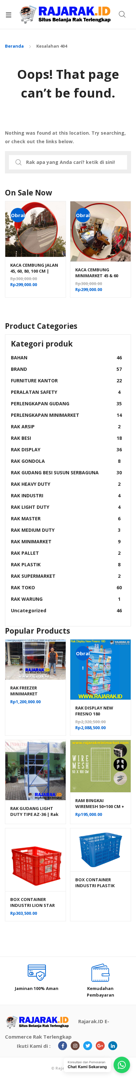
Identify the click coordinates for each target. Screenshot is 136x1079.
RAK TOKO (66, 587)
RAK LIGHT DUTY (65, 507)
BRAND (66, 369)
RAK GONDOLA (65, 461)
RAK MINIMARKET (65, 541)
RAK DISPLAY (66, 449)
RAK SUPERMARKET (65, 576)
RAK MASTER (65, 518)
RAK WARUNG (65, 599)
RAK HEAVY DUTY (65, 484)
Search (122, 14)
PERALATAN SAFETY (65, 392)
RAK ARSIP (65, 426)
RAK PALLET (65, 553)
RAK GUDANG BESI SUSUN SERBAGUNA (66, 472)
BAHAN (66, 357)
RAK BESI (66, 438)
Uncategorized (66, 610)
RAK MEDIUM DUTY (65, 530)
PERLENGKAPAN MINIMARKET (66, 415)
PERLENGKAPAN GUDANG (66, 403)
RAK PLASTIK (65, 564)
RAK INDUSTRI (65, 495)
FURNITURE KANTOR (66, 380)
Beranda (14, 46)
